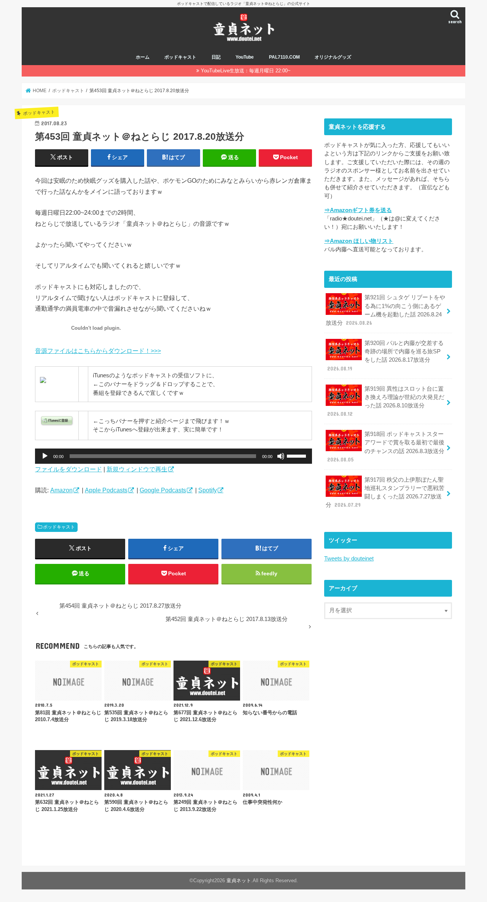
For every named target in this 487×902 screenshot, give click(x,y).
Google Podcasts (163, 490)
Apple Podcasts (106, 490)
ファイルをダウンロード (68, 469)
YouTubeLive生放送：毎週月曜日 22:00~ (246, 70)
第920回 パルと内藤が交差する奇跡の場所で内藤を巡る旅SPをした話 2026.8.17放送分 (385, 356)
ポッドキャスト (180, 57)
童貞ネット (238, 880)
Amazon (61, 490)
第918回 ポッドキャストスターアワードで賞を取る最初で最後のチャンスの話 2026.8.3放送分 (385, 447)
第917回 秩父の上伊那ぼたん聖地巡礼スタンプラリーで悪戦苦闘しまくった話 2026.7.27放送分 (385, 492)
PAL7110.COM (284, 57)
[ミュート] (281, 456)
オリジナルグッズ (333, 57)
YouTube (245, 57)
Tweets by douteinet (349, 559)
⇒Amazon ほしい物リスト (358, 241)
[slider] (297, 455)
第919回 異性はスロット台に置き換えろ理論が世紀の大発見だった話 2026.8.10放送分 (385, 401)
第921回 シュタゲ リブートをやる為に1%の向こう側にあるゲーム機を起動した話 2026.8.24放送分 (385, 310)
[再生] (45, 456)
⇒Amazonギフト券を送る (358, 210)
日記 (216, 57)
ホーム (143, 57)
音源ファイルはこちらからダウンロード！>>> (98, 350)
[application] (173, 456)
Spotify (207, 490)
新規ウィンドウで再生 (137, 469)
